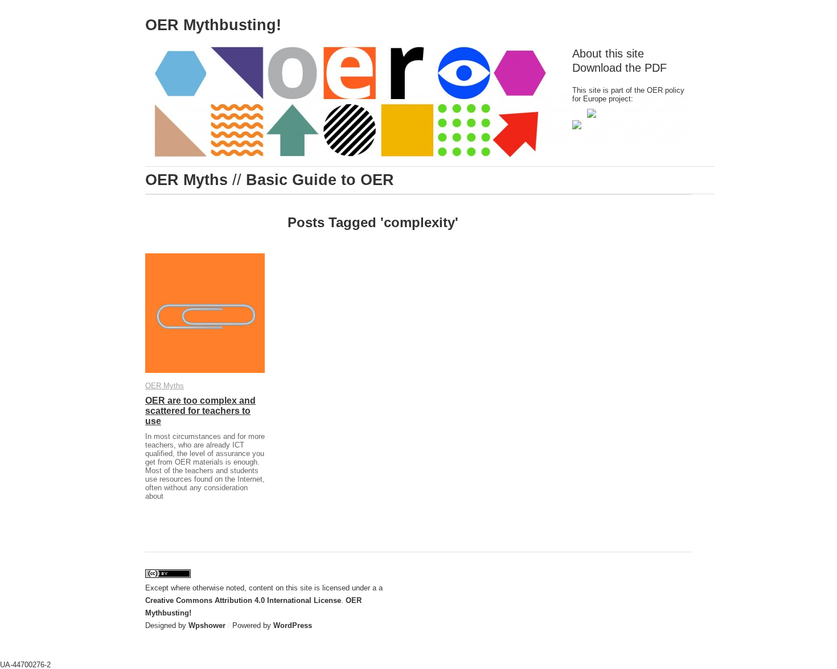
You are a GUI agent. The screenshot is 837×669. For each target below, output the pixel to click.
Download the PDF (619, 67)
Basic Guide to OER (320, 179)
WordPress (292, 625)
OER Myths (186, 179)
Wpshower (206, 625)
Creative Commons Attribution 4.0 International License (243, 600)
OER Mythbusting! (213, 25)
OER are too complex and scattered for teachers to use (200, 411)
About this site (608, 53)
